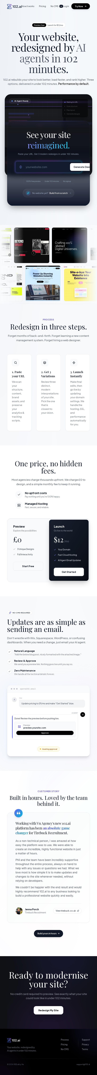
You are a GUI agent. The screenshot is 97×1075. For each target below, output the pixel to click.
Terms (85, 1049)
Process (65, 1039)
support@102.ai (83, 1064)
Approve (45, 733)
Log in (66, 6)
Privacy (85, 1044)
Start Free (28, 566)
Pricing (42, 6)
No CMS (56, 6)
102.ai (16, 1064)
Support (86, 1039)
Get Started (69, 571)
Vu (23, 1064)
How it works (28, 6)
